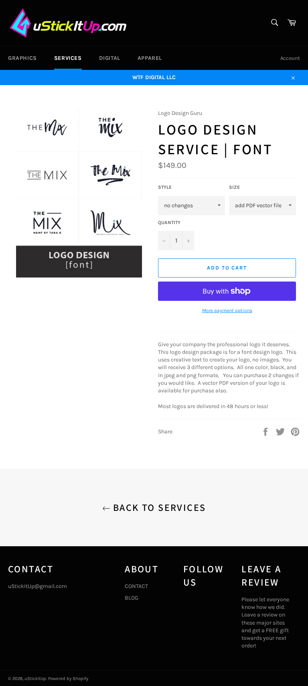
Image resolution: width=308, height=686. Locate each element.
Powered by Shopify (68, 678)
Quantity (169, 222)
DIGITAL (109, 58)
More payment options (227, 310)
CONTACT (136, 586)
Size (234, 187)
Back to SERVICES (158, 507)
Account (290, 58)
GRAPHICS (22, 58)
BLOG (131, 597)
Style (165, 187)
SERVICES (68, 58)
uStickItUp (35, 678)
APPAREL (150, 58)
